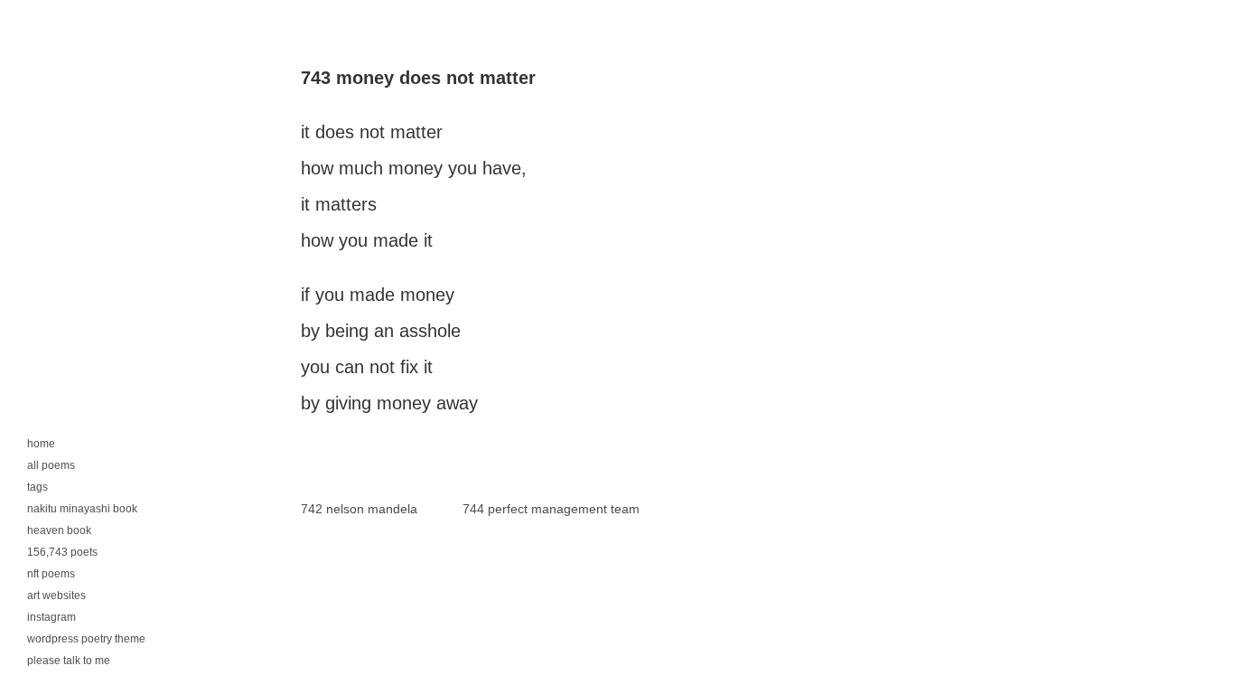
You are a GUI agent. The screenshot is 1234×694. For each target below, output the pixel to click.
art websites (56, 595)
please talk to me (68, 660)
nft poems (51, 573)
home (41, 443)
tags (37, 487)
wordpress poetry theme (86, 639)
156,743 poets (62, 552)
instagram (51, 617)
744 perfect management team (551, 509)
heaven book (59, 530)
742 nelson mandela (359, 509)
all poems (51, 465)
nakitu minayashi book (82, 508)
